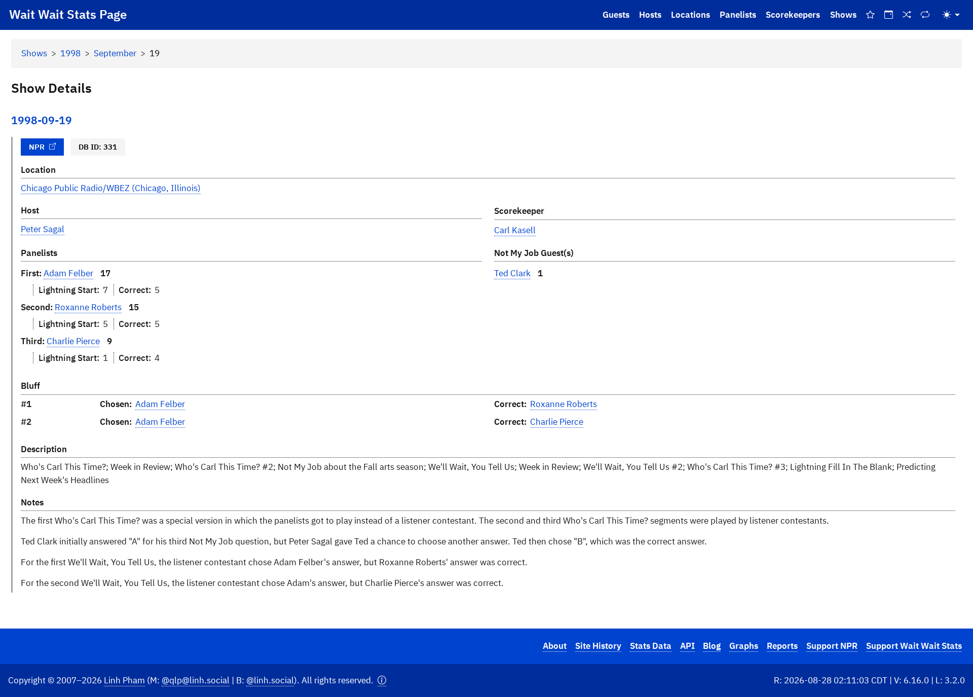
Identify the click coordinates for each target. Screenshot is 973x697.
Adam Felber (68, 273)
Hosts (650, 14)
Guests (616, 14)
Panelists (738, 14)
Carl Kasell (515, 230)
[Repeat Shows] (925, 15)
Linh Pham (124, 680)
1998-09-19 (41, 120)
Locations (690, 14)
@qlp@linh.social (196, 680)
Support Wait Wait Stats (914, 645)
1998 (70, 53)
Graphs (743, 645)
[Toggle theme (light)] (951, 15)
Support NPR (831, 645)
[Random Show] (907, 15)
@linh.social (270, 680)
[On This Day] (888, 15)
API (687, 645)
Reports (782, 645)
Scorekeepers (793, 14)
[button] (382, 680)
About (555, 645)
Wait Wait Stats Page (68, 14)
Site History (598, 645)
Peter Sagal (42, 229)
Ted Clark (512, 273)
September (115, 53)
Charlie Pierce (73, 341)
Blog (712, 645)
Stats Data (650, 645)
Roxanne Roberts (88, 307)
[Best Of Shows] (870, 15)
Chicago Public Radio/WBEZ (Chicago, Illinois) (111, 188)
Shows (843, 14)
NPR (37, 146)
